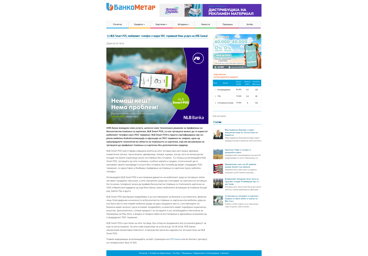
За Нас (249, 24)
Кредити (138, 24)
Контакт (225, 253)
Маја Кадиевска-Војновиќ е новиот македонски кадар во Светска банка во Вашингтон (241, 132)
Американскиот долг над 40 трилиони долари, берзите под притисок (240, 165)
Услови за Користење (160, 253)
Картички (161, 24)
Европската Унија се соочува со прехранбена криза (238, 151)
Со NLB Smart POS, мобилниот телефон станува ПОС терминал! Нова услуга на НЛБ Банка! (157, 36)
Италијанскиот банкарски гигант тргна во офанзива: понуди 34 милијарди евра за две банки (242, 181)
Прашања (228, 24)
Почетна (117, 24)
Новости (205, 24)
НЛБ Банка (175, 239)
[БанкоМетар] (130, 7)
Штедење (183, 24)
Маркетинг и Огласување (206, 253)
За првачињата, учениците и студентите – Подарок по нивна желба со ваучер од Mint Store (242, 198)
